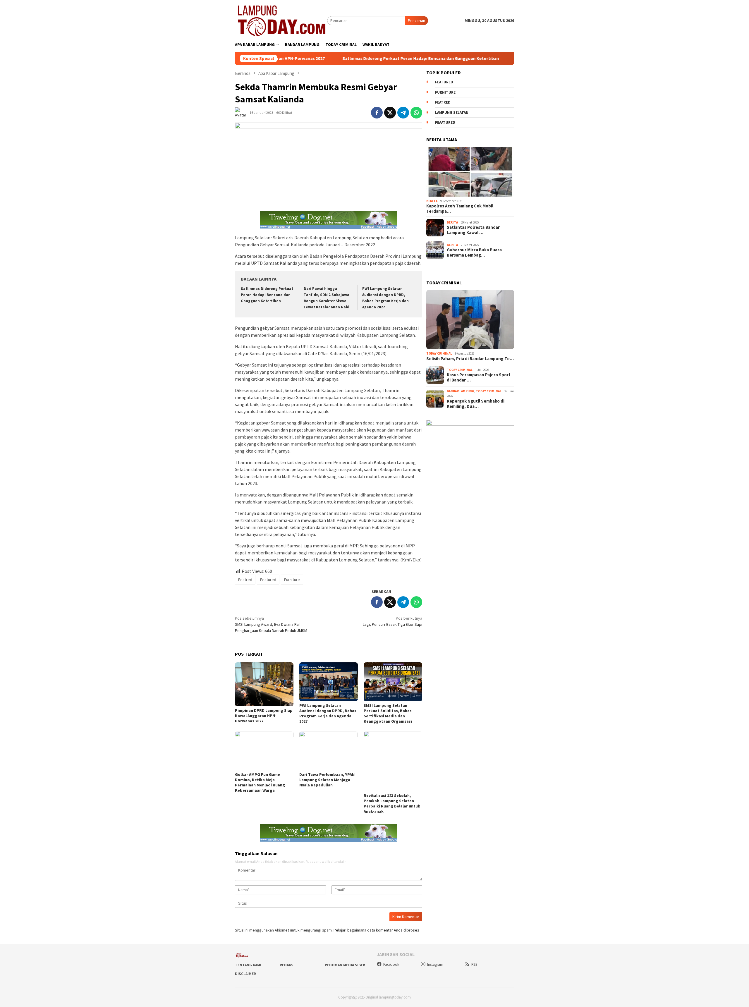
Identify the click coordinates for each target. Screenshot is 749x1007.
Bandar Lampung (460, 391)
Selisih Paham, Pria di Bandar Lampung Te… (470, 358)
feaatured (445, 122)
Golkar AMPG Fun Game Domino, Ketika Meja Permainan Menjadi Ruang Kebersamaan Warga (260, 782)
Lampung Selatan (451, 112)
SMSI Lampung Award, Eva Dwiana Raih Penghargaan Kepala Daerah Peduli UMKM (271, 624)
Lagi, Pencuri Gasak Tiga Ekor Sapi (392, 621)
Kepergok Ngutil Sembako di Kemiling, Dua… (475, 403)
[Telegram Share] (403, 112)
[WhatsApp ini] (416, 112)
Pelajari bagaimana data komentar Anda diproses (376, 930)
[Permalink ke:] (242, 112)
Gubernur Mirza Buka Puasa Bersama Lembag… (474, 252)
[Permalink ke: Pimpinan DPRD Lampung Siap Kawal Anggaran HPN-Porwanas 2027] (264, 684)
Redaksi (287, 965)
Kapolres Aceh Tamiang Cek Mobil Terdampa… (459, 208)
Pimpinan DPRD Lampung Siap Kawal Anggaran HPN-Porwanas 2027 (264, 716)
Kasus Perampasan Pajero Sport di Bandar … (479, 377)
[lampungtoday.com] (281, 20)
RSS (474, 964)
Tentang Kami (248, 965)
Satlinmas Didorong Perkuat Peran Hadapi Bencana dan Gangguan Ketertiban (380, 58)
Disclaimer (245, 973)
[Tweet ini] (390, 112)
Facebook (391, 964)
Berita (431, 201)
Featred (245, 579)
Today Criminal (439, 353)
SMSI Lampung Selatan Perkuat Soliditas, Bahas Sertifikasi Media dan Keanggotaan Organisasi (388, 713)
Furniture (292, 579)
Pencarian (416, 20)
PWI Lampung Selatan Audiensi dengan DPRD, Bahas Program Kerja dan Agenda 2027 (327, 713)
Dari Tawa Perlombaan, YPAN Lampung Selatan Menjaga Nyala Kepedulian (327, 780)
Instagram (435, 964)
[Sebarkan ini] (377, 112)
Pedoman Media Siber (345, 965)
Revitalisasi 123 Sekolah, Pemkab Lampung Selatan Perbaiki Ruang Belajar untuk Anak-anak (392, 803)
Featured (268, 579)
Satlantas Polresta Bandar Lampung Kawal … (473, 230)
